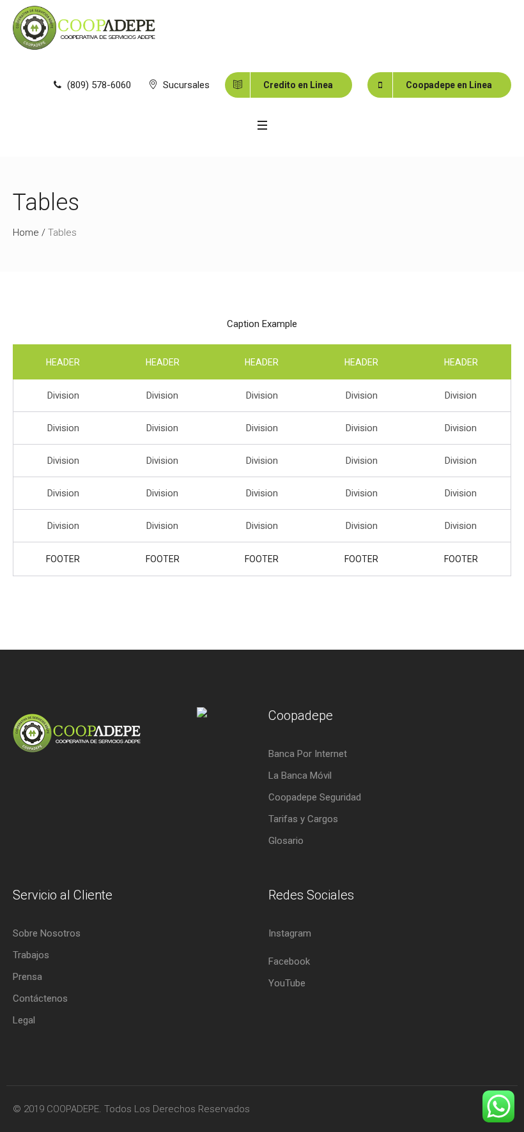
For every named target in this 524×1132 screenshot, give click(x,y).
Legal (24, 1020)
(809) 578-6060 (99, 85)
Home (26, 232)
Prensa (27, 977)
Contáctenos (40, 998)
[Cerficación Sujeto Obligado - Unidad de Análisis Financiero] (195, 738)
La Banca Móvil (300, 775)
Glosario (286, 840)
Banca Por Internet (307, 754)
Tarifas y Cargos (303, 819)
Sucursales (186, 85)
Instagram (289, 933)
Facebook (289, 961)
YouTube (286, 983)
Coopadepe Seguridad (314, 797)
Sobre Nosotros (47, 933)
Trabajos (31, 955)
